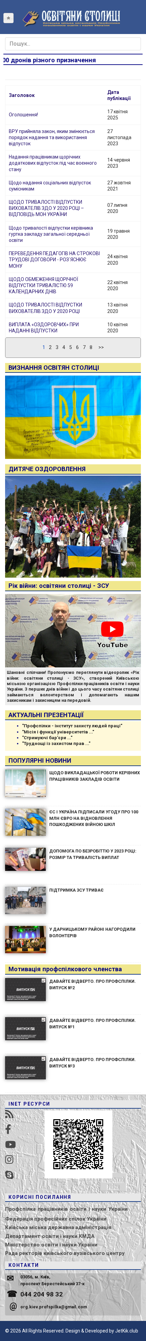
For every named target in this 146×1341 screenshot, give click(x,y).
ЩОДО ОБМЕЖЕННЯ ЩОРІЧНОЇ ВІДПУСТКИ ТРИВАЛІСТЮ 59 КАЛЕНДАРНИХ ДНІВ (43, 285)
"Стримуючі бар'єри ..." (47, 737)
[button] (8, 18)
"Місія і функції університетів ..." (58, 731)
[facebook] (8, 1129)
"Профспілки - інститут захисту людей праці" (72, 725)
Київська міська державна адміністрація (58, 1227)
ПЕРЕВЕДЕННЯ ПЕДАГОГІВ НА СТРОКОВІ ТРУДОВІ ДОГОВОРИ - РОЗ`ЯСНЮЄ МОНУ (54, 259)
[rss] (9, 1114)
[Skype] (9, 1175)
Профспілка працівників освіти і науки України (66, 1209)
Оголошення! (23, 114)
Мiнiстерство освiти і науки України (51, 1245)
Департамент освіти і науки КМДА (50, 1236)
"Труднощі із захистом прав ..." (56, 743)
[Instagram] (9, 1159)
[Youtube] (10, 1144)
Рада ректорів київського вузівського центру (65, 1253)
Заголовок (22, 95)
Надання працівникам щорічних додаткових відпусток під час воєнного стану (53, 163)
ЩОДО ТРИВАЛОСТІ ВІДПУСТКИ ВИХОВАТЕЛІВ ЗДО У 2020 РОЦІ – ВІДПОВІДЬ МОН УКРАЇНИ (46, 208)
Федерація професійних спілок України (55, 1219)
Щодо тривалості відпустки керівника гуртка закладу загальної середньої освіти (51, 234)
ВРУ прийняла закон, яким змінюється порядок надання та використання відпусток (52, 137)
